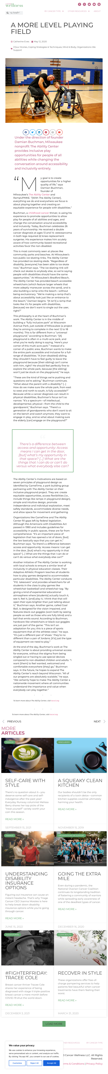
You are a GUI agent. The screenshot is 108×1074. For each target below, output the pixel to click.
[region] (34, 1055)
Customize (17, 1063)
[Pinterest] (99, 4)
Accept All (51, 1063)
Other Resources (77, 11)
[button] (26, 132)
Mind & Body (69, 47)
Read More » (14, 819)
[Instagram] (84, 4)
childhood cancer (38, 213)
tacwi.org (55, 701)
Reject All (34, 1063)
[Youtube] (94, 4)
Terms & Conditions (72, 1063)
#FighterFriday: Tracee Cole (26, 975)
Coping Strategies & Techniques (45, 47)
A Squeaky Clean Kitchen (80, 783)
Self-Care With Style (25, 783)
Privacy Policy (94, 1063)
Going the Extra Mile (79, 876)
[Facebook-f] (79, 4)
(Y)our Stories (20, 47)
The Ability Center (39, 194)
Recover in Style (80, 973)
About (97, 11)
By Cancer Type (53, 11)
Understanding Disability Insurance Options (26, 880)
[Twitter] (89, 4)
